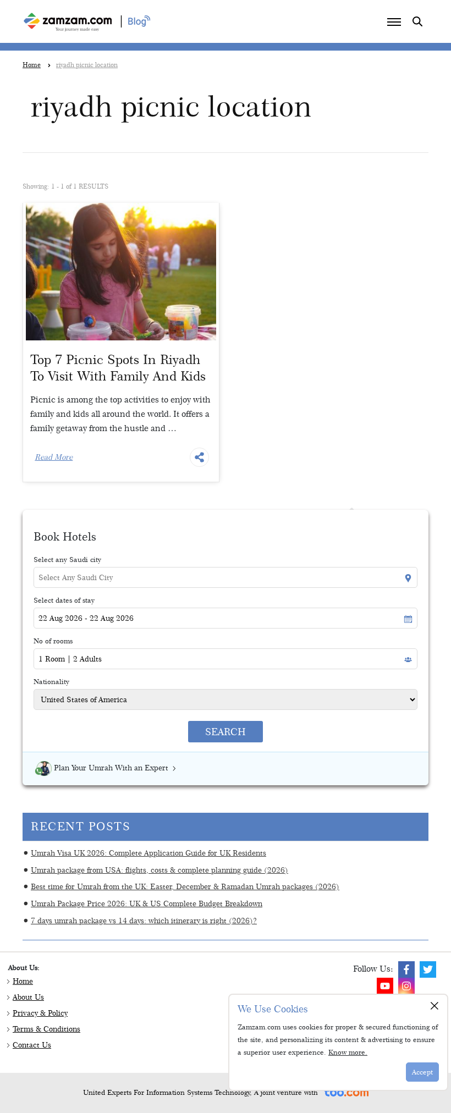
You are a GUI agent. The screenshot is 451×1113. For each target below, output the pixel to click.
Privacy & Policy (40, 1013)
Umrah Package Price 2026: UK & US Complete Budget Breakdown (146, 903)
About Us (28, 997)
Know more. (347, 1052)
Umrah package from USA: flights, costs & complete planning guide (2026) (159, 869)
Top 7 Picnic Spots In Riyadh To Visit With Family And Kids (118, 367)
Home (23, 981)
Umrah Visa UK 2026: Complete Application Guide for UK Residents (148, 852)
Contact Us (32, 1044)
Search (225, 731)
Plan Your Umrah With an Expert (111, 767)
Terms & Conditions (46, 1028)
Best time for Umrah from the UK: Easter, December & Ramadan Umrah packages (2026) (185, 886)
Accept (422, 1071)
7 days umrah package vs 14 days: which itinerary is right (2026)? (144, 920)
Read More (54, 457)
